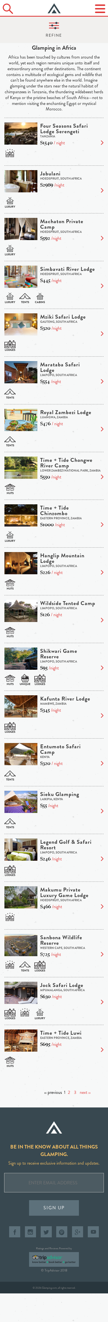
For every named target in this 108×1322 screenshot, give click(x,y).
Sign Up (54, 1208)
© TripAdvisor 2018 (54, 1270)
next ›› (85, 1092)
